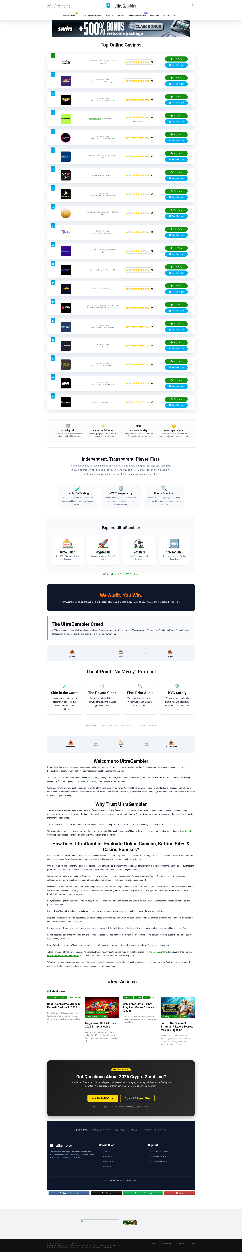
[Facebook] (49, 6)
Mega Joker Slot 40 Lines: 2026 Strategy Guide (101, 1025)
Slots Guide (108, 1152)
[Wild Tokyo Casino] (66, 312)
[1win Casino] (66, 66)
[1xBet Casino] (66, 161)
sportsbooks (186, 831)
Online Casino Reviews (91, 15)
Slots (104, 1017)
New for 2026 (108, 1161)
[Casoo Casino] (66, 331)
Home (152, 1243)
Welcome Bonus (95, 119)
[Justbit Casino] (66, 274)
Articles (166, 15)
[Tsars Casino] (66, 236)
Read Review (178, 65)
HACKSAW (146, 1130)
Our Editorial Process (161, 1152)
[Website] (69, 6)
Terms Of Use (182, 1243)
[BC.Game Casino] (66, 406)
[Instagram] (64, 6)
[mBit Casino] (66, 293)
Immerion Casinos (139, 121)
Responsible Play (159, 1156)
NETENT (133, 1130)
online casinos (80, 781)
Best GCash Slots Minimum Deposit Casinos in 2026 (64, 1005)
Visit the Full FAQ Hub (103, 1098)
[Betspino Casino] (66, 350)
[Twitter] (54, 6)
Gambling (52, 998)
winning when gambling (157, 952)
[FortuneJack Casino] (66, 199)
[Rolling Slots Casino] (66, 369)
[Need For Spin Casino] (66, 388)
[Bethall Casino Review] (66, 217)
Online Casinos (70, 15)
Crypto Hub (107, 1156)
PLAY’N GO (160, 1130)
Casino (62, 998)
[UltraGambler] (121, 5)
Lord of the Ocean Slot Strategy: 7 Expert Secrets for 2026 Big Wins (177, 1026)
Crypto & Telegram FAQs (137, 1098)
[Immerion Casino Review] (66, 123)
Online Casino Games (114, 15)
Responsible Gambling (166, 1243)
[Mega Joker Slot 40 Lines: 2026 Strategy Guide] (102, 1007)
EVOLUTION (119, 1130)
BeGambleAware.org (107, 1247)
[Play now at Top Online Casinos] (121, 36)
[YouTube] (59, 6)
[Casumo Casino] (66, 255)
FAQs (176, 15)
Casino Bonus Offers (137, 15)
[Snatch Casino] (66, 104)
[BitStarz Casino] (66, 180)
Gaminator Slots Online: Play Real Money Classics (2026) (138, 1007)
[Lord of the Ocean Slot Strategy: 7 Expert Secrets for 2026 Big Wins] (178, 1007)
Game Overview (92, 1017)
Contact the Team (160, 1161)
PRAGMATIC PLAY (101, 1130)
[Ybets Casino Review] (66, 142)
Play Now (177, 59)
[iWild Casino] (66, 85)
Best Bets (107, 1166)
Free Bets (154, 15)
